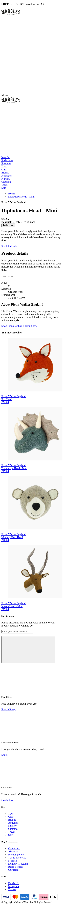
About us (13, 851)
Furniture (6, 163)
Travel (4, 184)
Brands (5, 172)
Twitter (12, 889)
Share (4, 754)
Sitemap (12, 860)
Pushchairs (7, 160)
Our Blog (13, 869)
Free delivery (8, 709)
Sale (3, 187)
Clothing (6, 181)
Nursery (5, 178)
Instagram (13, 886)
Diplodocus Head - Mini (21, 196)
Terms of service (17, 857)
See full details (9, 246)
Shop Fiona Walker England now (19, 325)
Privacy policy (16, 854)
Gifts (4, 169)
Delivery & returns (18, 863)
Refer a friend (15, 866)
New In (5, 157)
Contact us (7, 800)
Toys (4, 166)
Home (11, 193)
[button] (32, 12)
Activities (6, 175)
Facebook (13, 883)
